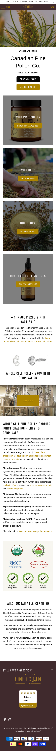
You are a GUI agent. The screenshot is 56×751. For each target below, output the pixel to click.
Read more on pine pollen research (35, 531)
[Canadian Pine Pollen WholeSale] (28, 7)
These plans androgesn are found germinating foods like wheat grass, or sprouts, (27, 456)
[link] (28, 120)
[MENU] (1, 7)
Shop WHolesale (28, 79)
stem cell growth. (15, 488)
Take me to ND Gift (28, 86)
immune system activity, (41, 485)
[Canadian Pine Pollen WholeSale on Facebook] (5, 720)
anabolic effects (10, 485)
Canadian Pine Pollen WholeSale (23, 728)
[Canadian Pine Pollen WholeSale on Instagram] (10, 720)
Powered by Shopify (33, 731)
